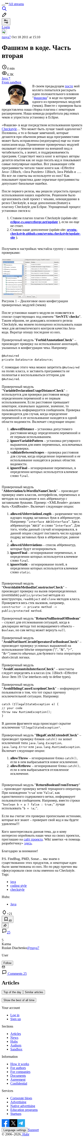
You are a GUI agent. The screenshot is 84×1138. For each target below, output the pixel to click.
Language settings (14, 1130)
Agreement (17, 1079)
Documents (18, 1075)
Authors (15, 1045)
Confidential (18, 1083)
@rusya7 (33, 948)
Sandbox (16, 1049)
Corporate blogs (21, 1098)
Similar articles (34, 992)
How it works (19, 1064)
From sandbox (11, 82)
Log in (14, 1015)
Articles (15, 1034)
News (14, 1037)
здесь (28, 843)
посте (69, 86)
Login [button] (6, 27)
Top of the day (12, 992)
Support (33, 1130)
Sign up (15, 1019)
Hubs (14, 1041)
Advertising (18, 1102)
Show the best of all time (18, 1000)
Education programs (24, 1110)
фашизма (40, 98)
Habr (25, 1134)
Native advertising (22, 1106)
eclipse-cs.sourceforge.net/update (34, 222)
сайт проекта (33, 839)
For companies (20, 1072)
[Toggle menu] (3, 5)
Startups (15, 1114)
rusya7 (6, 37)
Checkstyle (9, 129)
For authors (18, 1068)
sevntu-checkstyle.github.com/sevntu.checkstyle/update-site (45, 233)
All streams (16, 4)
